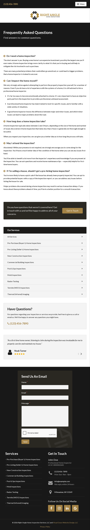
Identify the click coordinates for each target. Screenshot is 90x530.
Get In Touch (72, 210)
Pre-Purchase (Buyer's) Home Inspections (24, 243)
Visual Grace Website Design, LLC (65, 523)
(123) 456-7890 (11, 4)
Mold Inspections (14, 275)
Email (23, 393)
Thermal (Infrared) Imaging (18, 294)
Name (23, 382)
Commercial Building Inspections (20, 262)
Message (25, 403)
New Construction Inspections (19, 256)
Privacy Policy (45, 527)
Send (25, 442)
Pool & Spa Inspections (16, 268)
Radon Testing (13, 281)
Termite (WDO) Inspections (18, 288)
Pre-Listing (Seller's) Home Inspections (23, 249)
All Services (12, 237)
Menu (83, 4)
